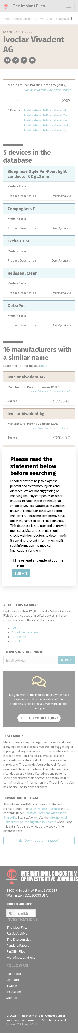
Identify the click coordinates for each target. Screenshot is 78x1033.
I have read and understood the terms (39, 562)
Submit (21, 573)
